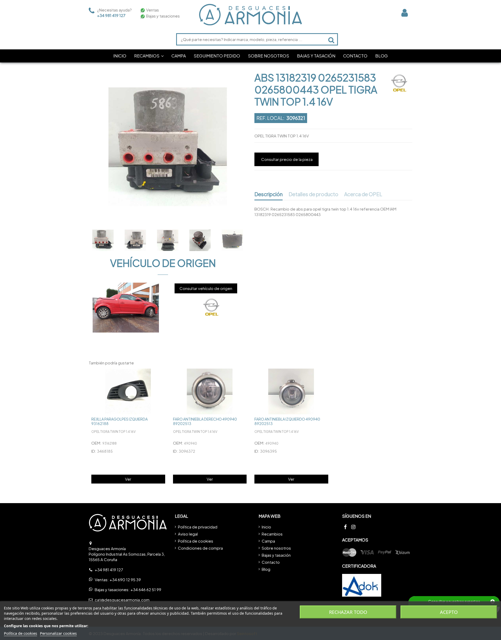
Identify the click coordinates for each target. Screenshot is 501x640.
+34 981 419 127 (111, 15)
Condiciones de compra (200, 547)
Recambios (272, 533)
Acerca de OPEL (363, 194)
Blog (266, 569)
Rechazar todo (348, 612)
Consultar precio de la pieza (287, 159)
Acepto (449, 612)
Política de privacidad (197, 526)
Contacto (271, 562)
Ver (128, 478)
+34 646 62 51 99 (145, 589)
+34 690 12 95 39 (125, 579)
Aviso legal (188, 533)
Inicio (266, 526)
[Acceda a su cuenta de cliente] (404, 12)
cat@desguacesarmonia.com (122, 599)
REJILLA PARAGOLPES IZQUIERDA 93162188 (119, 421)
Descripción (268, 194)
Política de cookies (195, 540)
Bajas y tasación (276, 554)
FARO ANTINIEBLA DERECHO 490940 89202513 (205, 421)
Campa (268, 540)
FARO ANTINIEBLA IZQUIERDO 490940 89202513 (287, 421)
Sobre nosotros (276, 547)
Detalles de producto (313, 194)
